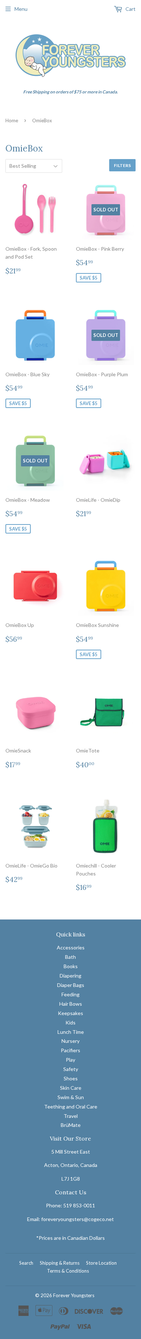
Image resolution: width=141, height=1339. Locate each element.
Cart (130, 9)
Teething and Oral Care (70, 1106)
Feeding (70, 994)
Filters (122, 165)
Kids (70, 1022)
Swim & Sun (70, 1097)
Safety (70, 1069)
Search (26, 1263)
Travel (71, 1116)
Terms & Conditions (68, 1271)
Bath (70, 957)
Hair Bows (70, 1004)
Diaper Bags (70, 985)
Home (11, 120)
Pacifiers (70, 1050)
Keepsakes (70, 1013)
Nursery (70, 1041)
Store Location (101, 1263)
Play (70, 1060)
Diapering (70, 976)
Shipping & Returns (60, 1263)
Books (71, 966)
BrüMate (71, 1125)
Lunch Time (70, 1032)
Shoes (71, 1078)
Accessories (71, 947)
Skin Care (70, 1088)
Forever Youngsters (73, 1295)
